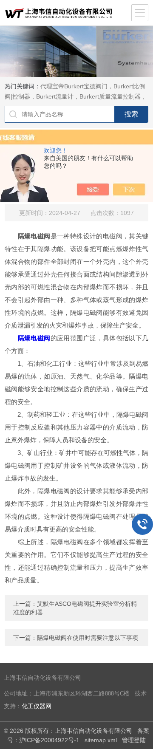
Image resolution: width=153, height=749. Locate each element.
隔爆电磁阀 (34, 338)
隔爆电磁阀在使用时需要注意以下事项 (87, 637)
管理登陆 (134, 740)
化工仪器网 (36, 706)
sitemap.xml (101, 740)
